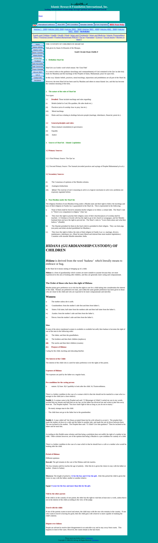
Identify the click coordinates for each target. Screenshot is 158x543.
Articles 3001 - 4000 (91, 29)
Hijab (67, 35)
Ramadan (90, 37)
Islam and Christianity (79, 35)
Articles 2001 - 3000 (73, 29)
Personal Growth (46, 37)
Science (99, 37)
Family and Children (41, 35)
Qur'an (82, 37)
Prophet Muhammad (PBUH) (66, 37)
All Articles (85, 32)
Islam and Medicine (98, 35)
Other (35, 37)
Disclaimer (95, 540)
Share (41, 16)
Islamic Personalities (115, 35)
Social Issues (109, 37)
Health (60, 35)
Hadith (54, 35)
